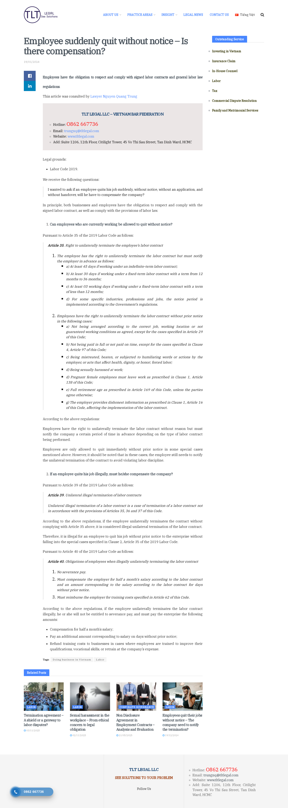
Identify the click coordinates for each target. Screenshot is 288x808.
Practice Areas (139, 15)
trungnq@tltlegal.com (81, 131)
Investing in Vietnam (226, 51)
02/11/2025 (79, 735)
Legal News (193, 15)
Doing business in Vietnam (72, 659)
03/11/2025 (33, 730)
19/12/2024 (171, 735)
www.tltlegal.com (81, 136)
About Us (110, 15)
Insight (167, 15)
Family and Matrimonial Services (235, 110)
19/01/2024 (31, 62)
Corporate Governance (137, 707)
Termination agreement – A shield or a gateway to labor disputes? (43, 720)
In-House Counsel (225, 71)
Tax (214, 91)
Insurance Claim (224, 61)
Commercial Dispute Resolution (234, 101)
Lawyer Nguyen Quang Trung (113, 96)
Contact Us (219, 15)
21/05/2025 (125, 735)
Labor (100, 659)
